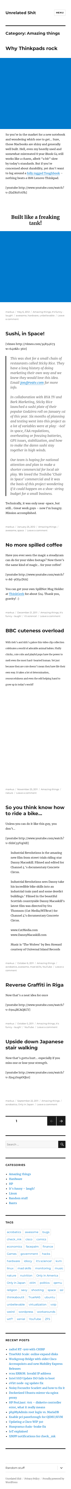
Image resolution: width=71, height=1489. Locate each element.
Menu (60, 12)
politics (45, 1282)
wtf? (10, 1319)
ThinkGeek (16, 594)
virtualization (38, 1304)
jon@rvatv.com (32, 382)
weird (11, 1311)
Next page (61, 1125)
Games (12, 1253)
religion (12, 1290)
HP (11, 1183)
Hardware (15, 1179)
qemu (58, 1282)
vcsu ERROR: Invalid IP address (30, 1373)
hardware (33, 315)
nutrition (26, 1275)
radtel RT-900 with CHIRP (27, 1349)
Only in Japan (26, 1104)
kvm (59, 1261)
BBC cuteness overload (35, 631)
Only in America (47, 1275)
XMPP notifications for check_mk (32, 1436)
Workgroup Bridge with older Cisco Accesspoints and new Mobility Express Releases (36, 1363)
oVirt (32, 1282)
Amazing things (42, 311)
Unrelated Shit (21, 12)
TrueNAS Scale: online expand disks (33, 1354)
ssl (61, 1290)
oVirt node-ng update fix (26, 1383)
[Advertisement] (35, 93)
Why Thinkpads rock (31, 48)
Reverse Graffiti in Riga (35, 985)
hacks (46, 1253)
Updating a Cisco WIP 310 (26, 1421)
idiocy (28, 1261)
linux (10, 1268)
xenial (21, 1319)
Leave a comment (37, 530)
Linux (13, 1193)
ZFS (47, 1319)
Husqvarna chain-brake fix (27, 1426)
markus (10, 311)
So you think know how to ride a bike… (35, 810)
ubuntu (49, 1297)
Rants (13, 1203)
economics (14, 1246)
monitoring (43, 1268)
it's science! (30, 616)
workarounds (46, 1311)
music (59, 1268)
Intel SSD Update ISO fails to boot (32, 1378)
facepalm (32, 1246)
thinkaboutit (15, 1297)
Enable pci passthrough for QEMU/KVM (36, 1417)
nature (9, 793)
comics (41, 1239)
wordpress (26, 1311)
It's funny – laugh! (22, 1188)
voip (53, 1304)
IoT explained (18, 1431)
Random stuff (18, 1198)
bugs (45, 1232)
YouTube (47, 966)
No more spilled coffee (34, 545)
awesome (21, 315)
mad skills (35, 966)
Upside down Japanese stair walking (35, 1045)
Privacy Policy (31, 1478)
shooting (37, 1290)
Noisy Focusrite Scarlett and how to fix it (37, 1388)
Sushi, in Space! (25, 334)
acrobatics (11, 966)
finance (48, 1246)
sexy (24, 1290)
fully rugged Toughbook (43, 173)
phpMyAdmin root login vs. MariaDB (34, 1412)
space (20, 530)
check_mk (14, 1239)
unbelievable (47, 315)
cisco (29, 1239)
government (29, 1253)
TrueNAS (34, 1297)
